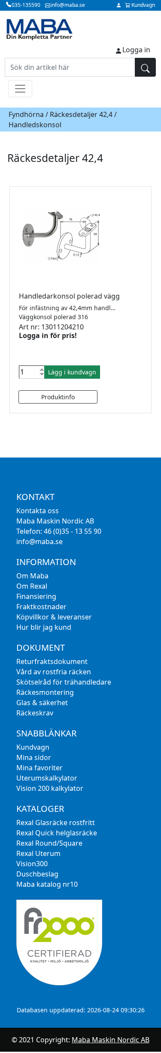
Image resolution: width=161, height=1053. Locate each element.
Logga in (136, 49)
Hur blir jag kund (43, 627)
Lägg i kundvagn (72, 372)
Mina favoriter (39, 767)
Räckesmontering (45, 692)
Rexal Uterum (38, 853)
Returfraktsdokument (52, 661)
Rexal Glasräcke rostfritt (55, 822)
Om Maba (32, 575)
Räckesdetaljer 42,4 (81, 114)
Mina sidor (33, 757)
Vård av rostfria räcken (53, 671)
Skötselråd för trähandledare (63, 682)
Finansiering (36, 596)
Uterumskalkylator (46, 778)
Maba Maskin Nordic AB (110, 1039)
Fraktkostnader (41, 606)
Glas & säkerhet (42, 702)
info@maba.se (39, 541)
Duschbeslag (37, 874)
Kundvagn (32, 747)
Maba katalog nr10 (47, 884)
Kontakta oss (37, 510)
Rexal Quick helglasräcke (56, 833)
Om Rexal (31, 586)
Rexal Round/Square (49, 843)
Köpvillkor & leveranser (54, 617)
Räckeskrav (34, 713)
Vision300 (32, 863)
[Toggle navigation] (20, 88)
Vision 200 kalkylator (49, 788)
